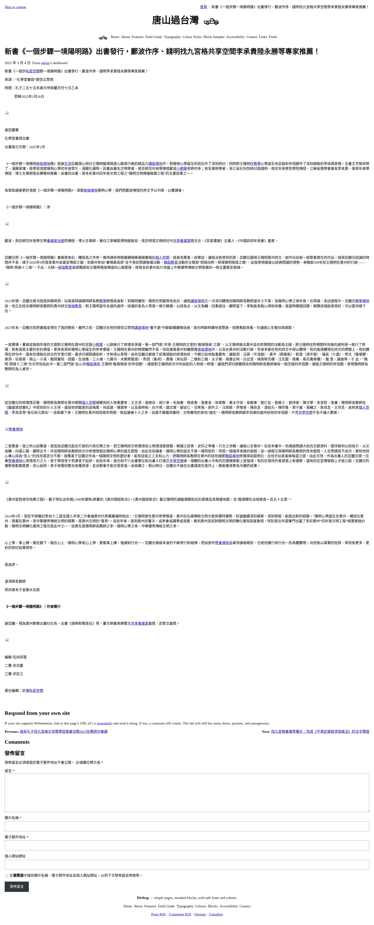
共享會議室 (182, 241)
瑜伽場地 (43, 164)
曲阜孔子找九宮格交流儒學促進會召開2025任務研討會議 (64, 732)
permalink (104, 723)
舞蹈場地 (93, 364)
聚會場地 (16, 429)
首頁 (203, 7)
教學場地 (362, 301)
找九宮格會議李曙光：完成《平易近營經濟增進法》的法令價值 (320, 732)
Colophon (216, 914)
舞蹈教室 (171, 262)
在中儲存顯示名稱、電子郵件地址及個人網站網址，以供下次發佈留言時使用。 (76, 875)
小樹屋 (181, 169)
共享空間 (305, 413)
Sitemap (200, 914)
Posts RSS (158, 914)
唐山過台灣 (175, 20)
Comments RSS (180, 914)
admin (45, 63)
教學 (257, 164)
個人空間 (162, 258)
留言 (9, 771)
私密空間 (33, 71)
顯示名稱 (13, 818)
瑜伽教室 (65, 268)
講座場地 (155, 164)
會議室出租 (55, 241)
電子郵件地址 (16, 837)
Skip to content (15, 7)
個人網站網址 (15, 856)
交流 (67, 164)
